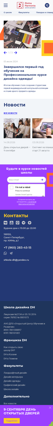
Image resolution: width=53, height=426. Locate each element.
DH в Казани (10, 354)
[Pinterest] (17, 222)
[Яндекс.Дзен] (29, 222)
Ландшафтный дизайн (15, 372)
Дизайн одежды (12, 380)
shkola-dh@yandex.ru (16, 260)
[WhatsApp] (5, 253)
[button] (5, 52)
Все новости (10, 113)
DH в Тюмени (10, 358)
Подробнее (12, 420)
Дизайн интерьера (13, 376)
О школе (8, 12)
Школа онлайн (11, 389)
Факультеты (23, 12)
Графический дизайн (14, 384)
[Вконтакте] (5, 222)
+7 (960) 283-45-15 (17, 247)
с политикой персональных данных (27, 203)
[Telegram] (23, 222)
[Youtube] (11, 222)
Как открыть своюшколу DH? (13, 349)
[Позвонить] (47, 5)
